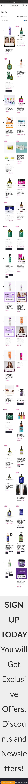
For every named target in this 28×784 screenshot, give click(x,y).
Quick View (9, 45)
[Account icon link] (26, 5)
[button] (4, 5)
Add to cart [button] (8, 90)
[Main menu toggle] (1, 5)
